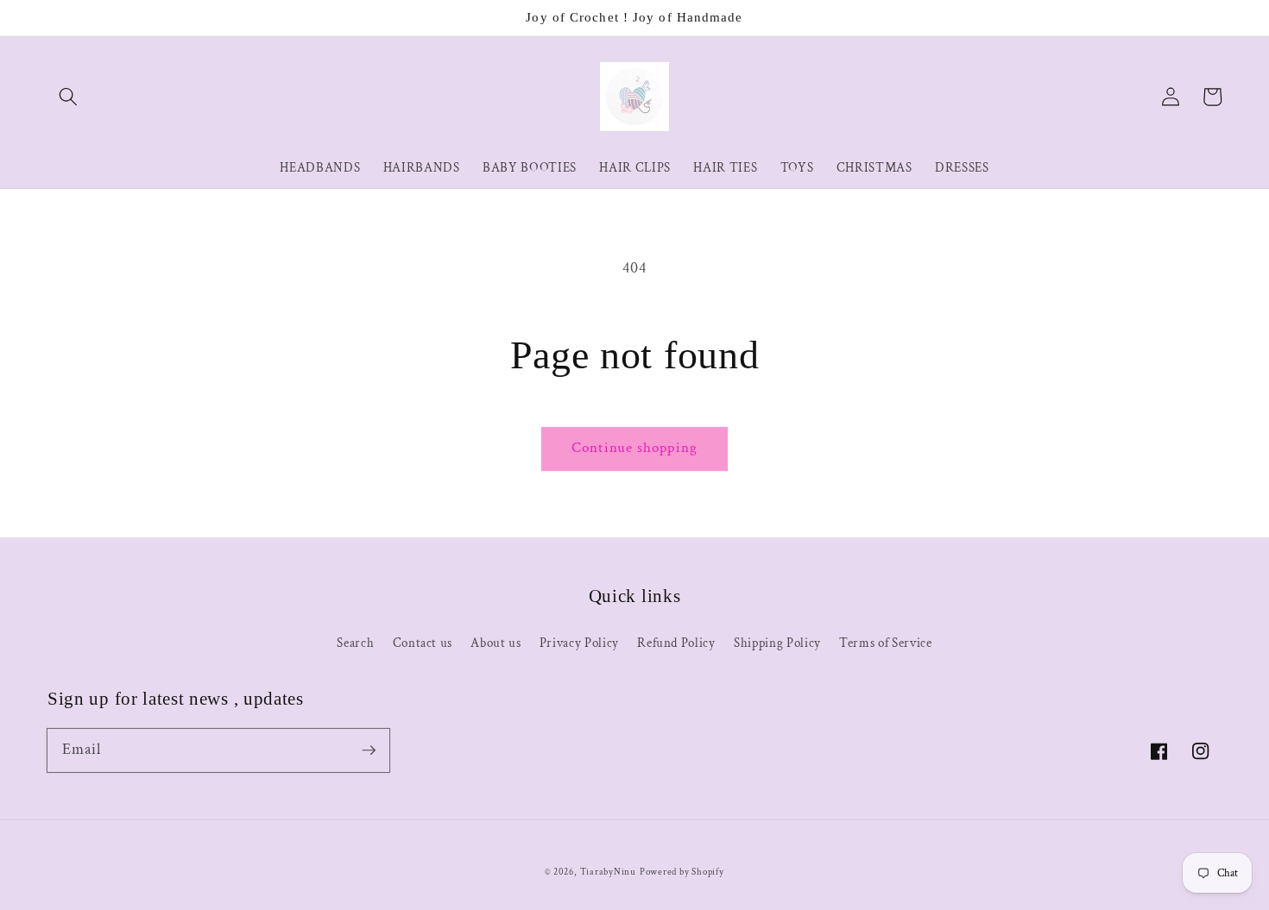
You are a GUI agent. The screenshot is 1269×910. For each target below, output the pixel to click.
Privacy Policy (579, 642)
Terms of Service (885, 642)
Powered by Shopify (682, 872)
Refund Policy (676, 642)
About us (495, 642)
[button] (68, 96)
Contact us (423, 642)
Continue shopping (634, 447)
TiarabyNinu (608, 872)
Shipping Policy (777, 642)
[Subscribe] (368, 749)
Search (355, 642)
